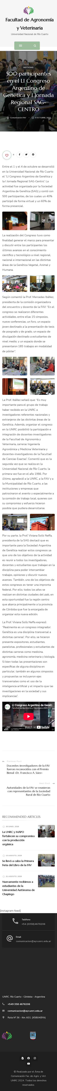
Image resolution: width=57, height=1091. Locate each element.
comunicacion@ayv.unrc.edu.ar (33, 941)
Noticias (28, 67)
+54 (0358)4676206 (33, 924)
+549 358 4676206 (19, 1004)
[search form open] (34, 45)
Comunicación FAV (18, 117)
